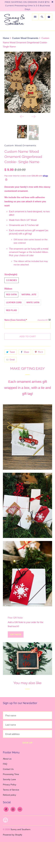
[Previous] (21, 116)
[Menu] (35, 17)
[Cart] (49, 17)
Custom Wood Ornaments (20, 145)
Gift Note (15, 634)
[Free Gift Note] (27, 658)
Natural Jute (29, 294)
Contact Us (8, 769)
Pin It (40, 352)
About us (7, 759)
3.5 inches (11, 280)
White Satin (32, 302)
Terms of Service (11, 790)
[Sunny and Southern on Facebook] (6, 809)
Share (26, 352)
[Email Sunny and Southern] (19, 809)
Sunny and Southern (20, 829)
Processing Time (11, 774)
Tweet (12, 352)
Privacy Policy (9, 784)
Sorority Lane (9, 779)
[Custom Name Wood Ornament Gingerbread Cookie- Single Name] (27, 82)
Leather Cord (14, 302)
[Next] (33, 116)
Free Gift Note (15, 617)
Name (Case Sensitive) (15, 320)
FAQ (5, 764)
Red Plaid (11, 310)
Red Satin (11, 294)
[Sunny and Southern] (14, 21)
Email (12, 359)
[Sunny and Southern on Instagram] (13, 809)
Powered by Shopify (12, 834)
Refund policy (9, 795)
